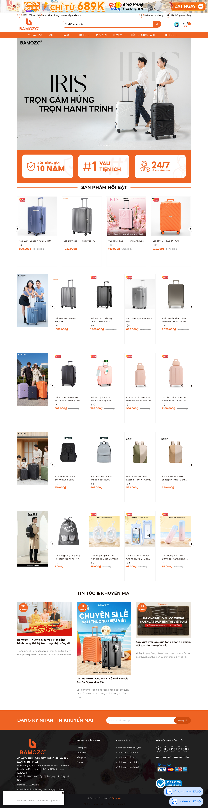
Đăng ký (182, 720)
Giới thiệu (82, 752)
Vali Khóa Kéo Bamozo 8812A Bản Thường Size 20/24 (67, 399)
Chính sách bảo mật (126, 757)
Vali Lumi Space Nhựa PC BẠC (140, 320)
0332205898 (29, 15)
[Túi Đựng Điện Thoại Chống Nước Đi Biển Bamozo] (140, 531)
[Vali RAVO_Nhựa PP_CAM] (171, 216)
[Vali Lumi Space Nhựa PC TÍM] (37, 216)
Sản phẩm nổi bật (104, 187)
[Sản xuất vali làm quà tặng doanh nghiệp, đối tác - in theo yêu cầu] (163, 620)
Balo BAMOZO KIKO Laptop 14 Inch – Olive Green (138, 478)
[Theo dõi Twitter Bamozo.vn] (165, 749)
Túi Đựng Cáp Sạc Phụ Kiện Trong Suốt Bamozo (104, 557)
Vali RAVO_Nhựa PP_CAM (166, 240)
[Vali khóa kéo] (32, 379)
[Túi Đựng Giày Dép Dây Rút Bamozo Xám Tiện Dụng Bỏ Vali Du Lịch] (68, 531)
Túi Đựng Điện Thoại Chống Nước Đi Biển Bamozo (137, 557)
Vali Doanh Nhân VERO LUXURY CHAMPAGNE (174, 320)
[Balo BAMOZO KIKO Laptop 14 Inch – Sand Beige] (175, 452)
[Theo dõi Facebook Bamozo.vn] (158, 749)
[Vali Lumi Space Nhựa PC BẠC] (140, 294)
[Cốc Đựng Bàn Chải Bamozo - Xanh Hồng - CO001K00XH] (175, 531)
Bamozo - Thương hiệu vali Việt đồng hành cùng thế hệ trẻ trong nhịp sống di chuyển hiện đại (43, 643)
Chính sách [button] (123, 740)
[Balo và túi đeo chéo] (32, 538)
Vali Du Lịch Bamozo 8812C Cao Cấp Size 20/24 (101, 399)
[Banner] (104, 6)
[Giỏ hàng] (187, 24)
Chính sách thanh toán (128, 767)
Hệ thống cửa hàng (181, 15)
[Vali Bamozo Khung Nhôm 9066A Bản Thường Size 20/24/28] (104, 294)
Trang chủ (82, 747)
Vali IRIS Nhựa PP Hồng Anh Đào (126, 240)
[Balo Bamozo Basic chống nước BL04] (104, 452)
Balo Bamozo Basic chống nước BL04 (101, 478)
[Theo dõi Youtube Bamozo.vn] (186, 749)
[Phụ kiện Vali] (32, 458)
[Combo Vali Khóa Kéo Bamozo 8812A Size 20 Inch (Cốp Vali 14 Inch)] (140, 373)
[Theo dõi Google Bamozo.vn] (172, 749)
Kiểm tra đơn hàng (154, 15)
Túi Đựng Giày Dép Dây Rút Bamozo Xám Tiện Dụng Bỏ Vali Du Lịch (67, 557)
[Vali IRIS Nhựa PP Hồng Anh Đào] (126, 216)
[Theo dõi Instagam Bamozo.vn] (179, 749)
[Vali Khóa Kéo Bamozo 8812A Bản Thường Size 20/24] (68, 373)
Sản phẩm (82, 757)
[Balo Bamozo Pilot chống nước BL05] (68, 452)
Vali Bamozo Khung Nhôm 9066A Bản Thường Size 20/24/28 (102, 320)
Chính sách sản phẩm (127, 762)
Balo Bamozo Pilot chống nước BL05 (65, 478)
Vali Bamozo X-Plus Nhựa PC (79, 240)
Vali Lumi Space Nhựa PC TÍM (35, 240)
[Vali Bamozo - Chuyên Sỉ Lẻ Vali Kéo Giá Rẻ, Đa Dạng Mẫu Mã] (104, 638)
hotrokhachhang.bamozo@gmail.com (61, 15)
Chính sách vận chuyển (128, 747)
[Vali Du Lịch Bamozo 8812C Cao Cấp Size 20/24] (104, 373)
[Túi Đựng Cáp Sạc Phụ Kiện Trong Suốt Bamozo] (104, 531)
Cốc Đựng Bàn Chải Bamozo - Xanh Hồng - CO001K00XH (174, 557)
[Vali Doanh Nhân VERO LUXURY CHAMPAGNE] (175, 294)
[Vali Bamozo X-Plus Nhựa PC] (82, 216)
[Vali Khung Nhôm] (32, 300)
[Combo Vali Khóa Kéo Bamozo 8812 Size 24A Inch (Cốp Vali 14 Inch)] (175, 373)
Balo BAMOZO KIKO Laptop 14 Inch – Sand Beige (173, 478)
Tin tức (80, 762)
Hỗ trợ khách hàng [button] (89, 740)
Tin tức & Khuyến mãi (104, 593)
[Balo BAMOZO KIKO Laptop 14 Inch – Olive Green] (140, 452)
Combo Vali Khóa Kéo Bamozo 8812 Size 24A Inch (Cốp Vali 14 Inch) (174, 399)
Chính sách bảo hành (127, 752)
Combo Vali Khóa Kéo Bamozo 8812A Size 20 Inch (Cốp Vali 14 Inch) (138, 399)
